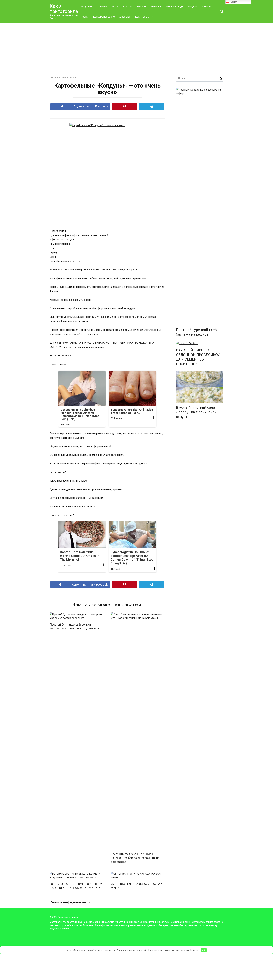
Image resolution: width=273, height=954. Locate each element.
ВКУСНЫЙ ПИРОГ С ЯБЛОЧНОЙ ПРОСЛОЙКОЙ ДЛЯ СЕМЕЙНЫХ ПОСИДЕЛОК (198, 357)
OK (203, 950)
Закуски (192, 6)
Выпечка (155, 6)
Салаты (206, 6)
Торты (84, 16)
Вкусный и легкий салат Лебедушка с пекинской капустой (196, 412)
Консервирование (104, 16)
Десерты (124, 16)
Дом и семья (142, 16)
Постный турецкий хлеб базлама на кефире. (196, 332)
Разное (141, 6)
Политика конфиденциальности (70, 902)
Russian (233, 2)
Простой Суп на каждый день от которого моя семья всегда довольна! (74, 626)
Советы (127, 6)
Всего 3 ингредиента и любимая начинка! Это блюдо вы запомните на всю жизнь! (135, 857)
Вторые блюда (174, 6)
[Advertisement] (136, 47)
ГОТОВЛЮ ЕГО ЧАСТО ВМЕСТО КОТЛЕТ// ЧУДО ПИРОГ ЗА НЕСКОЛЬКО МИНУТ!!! (76, 886)
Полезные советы (107, 6)
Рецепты (86, 6)
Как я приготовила (64, 8)
